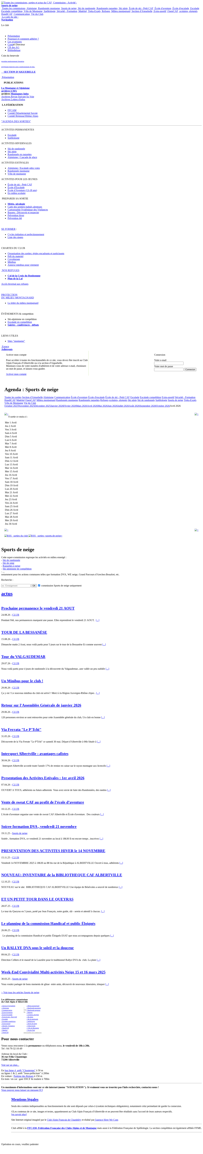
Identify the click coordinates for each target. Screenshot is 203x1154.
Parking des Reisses (23, 1076)
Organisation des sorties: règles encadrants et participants (36, 253)
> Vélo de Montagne (32, 1028)
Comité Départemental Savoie (23, 113)
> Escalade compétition (8, 1021)
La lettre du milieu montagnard (23, 303)
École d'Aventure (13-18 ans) (22, 190)
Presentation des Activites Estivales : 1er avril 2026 (42, 778)
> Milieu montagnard (32, 1006)
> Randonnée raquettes (33, 1010)
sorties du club (20, 535)
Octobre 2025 (11, 406)
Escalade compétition (12, 11)
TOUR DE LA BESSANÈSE (24, 632)
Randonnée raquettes (107, 8)
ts (38, 325)
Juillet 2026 (123, 406)
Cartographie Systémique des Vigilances (28, 209)
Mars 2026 (81, 406)
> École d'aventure (7, 1012)
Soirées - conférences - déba (22, 325)
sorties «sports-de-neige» (49, 535)
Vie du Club (36, 14)
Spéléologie (49, 11)
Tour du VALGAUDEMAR (23, 657)
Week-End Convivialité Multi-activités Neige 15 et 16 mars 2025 (53, 972)
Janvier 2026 (57, 406)
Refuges (105, 11)
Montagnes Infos (20, 93)
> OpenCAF (5, 1032)
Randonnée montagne (48, 8)
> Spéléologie (30, 1021)
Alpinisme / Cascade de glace (22, 157)
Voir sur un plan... (10, 1065)
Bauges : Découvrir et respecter (23, 212)
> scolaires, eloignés (32, 1015)
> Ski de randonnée (32, 1019)
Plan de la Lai (15, 278)
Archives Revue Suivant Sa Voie (17, 96)
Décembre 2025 (43, 406)
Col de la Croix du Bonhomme (24, 275)
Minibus (12, 262)
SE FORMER (8, 229)
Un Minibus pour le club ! (22, 681)
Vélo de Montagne (33, 11)
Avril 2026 (92, 406)
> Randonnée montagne (33, 1008)
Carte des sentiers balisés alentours (25, 206)
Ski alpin (123, 8)
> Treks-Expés (30, 1026)
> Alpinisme (5, 1008)
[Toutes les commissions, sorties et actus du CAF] (26, 2)
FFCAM (12, 110)
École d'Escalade (16, 187)
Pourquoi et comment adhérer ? (23, 38)
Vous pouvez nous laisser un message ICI (22, 1090)
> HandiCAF (5, 1028)
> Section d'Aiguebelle (8, 1006)
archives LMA (9, 91)
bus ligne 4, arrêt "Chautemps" (20, 1070)
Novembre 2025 (26, 406)
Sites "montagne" (16, 341)
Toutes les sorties (12, 397)
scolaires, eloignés (188, 11)
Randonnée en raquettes (20, 154)
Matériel (82, 11)
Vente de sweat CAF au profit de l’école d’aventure (42, 802)
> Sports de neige (31, 1023)
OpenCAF (172, 11)
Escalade (194, 8)
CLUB (15, 614)
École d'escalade (180, 8)
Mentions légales (24, 1099)
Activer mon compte (16, 374)
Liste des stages (15, 237)
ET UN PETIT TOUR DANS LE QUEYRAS (37, 899)
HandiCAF (7, 14)
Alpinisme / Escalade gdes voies (24, 168)
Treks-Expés (94, 11)
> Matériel (4, 1030)
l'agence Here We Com (106, 1119)
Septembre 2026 (148, 406)
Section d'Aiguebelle (141, 11)
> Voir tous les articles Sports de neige (20, 992)
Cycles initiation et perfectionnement (26, 234)
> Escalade (4, 1019)
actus (7, 593)
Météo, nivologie (16, 204)
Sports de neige (69, 8)
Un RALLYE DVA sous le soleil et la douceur (37, 948)
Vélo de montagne (17, 173)
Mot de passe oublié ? (162, 372)
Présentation (14, 36)
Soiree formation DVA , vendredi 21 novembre (39, 826)
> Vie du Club (30, 1030)
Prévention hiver (16, 215)
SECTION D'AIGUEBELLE (18, 71)
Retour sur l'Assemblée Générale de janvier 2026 (41, 705)
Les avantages (15, 41)
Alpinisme (31, 8)
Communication (21, 14)
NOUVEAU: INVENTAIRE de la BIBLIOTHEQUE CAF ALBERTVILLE (61, 875)
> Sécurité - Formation (8, 1026)
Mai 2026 (103, 406)
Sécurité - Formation (66, 11)
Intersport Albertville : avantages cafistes (34, 754)
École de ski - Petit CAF (140, 8)
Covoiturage (14, 259)
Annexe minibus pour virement (23, 265)
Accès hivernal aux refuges (14, 284)
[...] (97, 620)
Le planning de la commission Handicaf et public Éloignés (48, 923)
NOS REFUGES (10, 270)
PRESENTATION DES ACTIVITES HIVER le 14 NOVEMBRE (53, 851)
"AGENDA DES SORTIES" (16, 121)
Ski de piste (8, 563)
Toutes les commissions (13, 8)
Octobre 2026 (163, 406)
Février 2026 (69, 406)
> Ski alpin (29, 1017)
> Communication (6, 1010)
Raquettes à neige (11, 566)
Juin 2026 (112, 406)
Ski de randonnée (86, 8)
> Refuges (29, 1012)
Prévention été (15, 218)
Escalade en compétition (20, 322)
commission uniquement (61, 585)
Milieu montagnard (120, 11)
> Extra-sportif (5, 1023)
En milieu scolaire (17, 193)
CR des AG (13, 47)
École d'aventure (162, 8)
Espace (7, 348)
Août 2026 (134, 406)
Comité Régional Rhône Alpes (23, 116)
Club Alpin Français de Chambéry (64, 1119)
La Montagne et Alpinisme (15, 88)
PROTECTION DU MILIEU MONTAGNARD (17, 296)
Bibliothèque (14, 50)
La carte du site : (9, 18)
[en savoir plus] (19, 1114)
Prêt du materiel (15, 256)
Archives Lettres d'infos (13, 99)
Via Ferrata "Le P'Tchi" (21, 729)
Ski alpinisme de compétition (17, 568)
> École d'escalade (6, 1015)
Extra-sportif (159, 11)
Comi (10, 44)
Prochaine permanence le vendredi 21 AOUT (38, 608)
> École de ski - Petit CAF (9, 1017)
